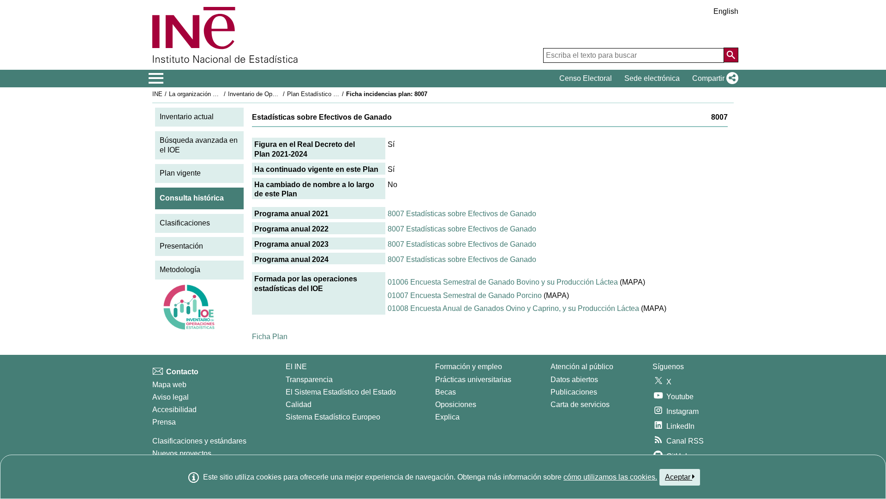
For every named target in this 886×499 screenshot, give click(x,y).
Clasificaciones (185, 223)
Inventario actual (187, 117)
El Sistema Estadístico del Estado (341, 392)
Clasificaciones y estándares (199, 441)
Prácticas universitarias (473, 379)
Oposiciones (455, 404)
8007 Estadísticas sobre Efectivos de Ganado (462, 214)
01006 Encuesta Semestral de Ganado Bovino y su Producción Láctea (503, 282)
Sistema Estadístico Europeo (333, 417)
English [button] (725, 11)
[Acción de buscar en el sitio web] (731, 55)
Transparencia (309, 379)
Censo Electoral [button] (585, 78)
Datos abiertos (574, 379)
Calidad (298, 404)
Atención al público (582, 367)
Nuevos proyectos (181, 453)
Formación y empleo (468, 367)
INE (157, 94)
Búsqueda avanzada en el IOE (199, 145)
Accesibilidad (174, 410)
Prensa (164, 422)
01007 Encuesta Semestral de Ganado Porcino (465, 295)
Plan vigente (180, 173)
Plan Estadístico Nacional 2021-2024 (336, 94)
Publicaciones (574, 392)
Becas (445, 392)
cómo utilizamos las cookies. (610, 477)
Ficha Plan (269, 337)
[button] (713, 78)
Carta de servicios (580, 404)
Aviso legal (170, 397)
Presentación (181, 246)
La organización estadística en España (221, 94)
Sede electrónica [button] (652, 78)
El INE (296, 367)
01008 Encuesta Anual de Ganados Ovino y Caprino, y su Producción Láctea (513, 308)
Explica (447, 417)
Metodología (180, 270)
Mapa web (169, 385)
